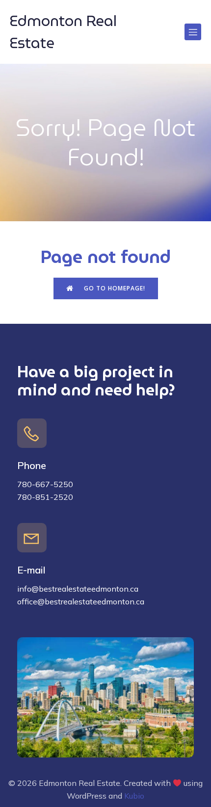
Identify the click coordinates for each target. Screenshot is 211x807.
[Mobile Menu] (193, 32)
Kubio (134, 796)
